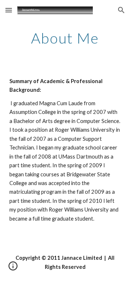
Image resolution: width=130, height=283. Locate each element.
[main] (65, 38)
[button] (8, 10)
